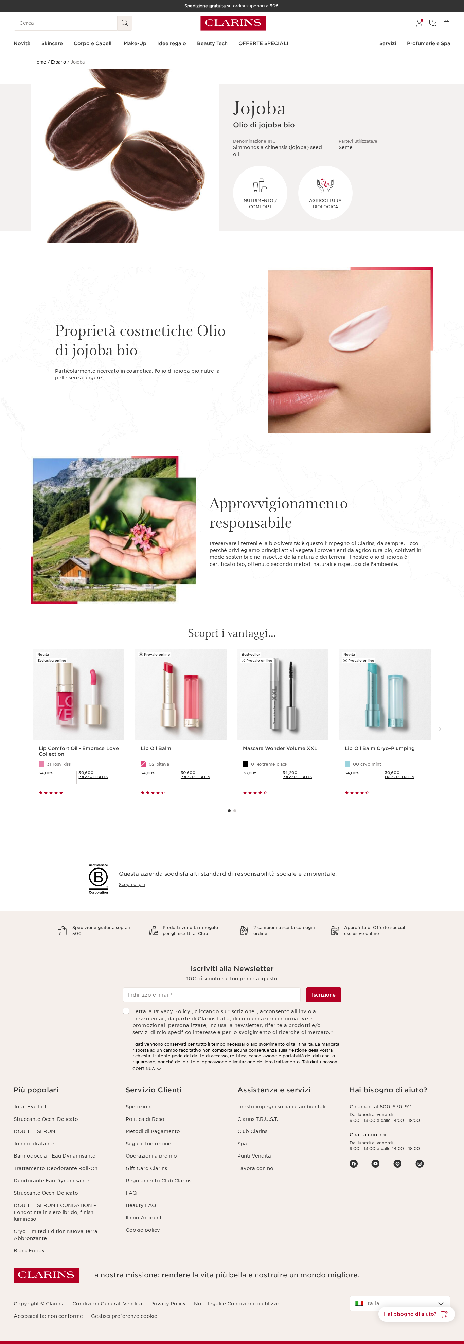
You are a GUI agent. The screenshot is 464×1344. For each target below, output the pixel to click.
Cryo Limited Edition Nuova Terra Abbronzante (55, 1235)
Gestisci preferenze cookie (124, 1316)
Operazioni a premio (151, 1156)
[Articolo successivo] (439, 728)
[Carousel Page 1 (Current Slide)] (229, 810)
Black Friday (29, 1250)
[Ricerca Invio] (125, 23)
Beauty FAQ (141, 1205)
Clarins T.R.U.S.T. (257, 1119)
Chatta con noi (368, 1134)
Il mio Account (144, 1217)
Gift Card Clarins (146, 1168)
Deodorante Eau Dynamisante (51, 1180)
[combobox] (400, 1303)
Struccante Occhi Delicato (46, 1119)
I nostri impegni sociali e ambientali (281, 1106)
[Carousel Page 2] (234, 810)
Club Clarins (252, 1131)
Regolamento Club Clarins (158, 1180)
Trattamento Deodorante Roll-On (55, 1168)
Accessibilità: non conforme (48, 1316)
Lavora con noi (256, 1168)
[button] (64, 1090)
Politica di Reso (145, 1119)
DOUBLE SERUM (34, 1131)
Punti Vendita (254, 1156)
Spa (242, 1143)
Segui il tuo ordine (148, 1143)
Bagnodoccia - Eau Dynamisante (54, 1156)
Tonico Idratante (34, 1143)
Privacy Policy (168, 1303)
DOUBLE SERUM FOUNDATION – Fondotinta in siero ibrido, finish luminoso (55, 1212)
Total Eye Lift (30, 1106)
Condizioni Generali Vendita (107, 1303)
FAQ (131, 1193)
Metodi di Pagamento (153, 1131)
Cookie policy (143, 1230)
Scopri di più (132, 884)
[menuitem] (419, 23)
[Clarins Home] (233, 23)
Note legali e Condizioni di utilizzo (237, 1303)
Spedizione (140, 1106)
